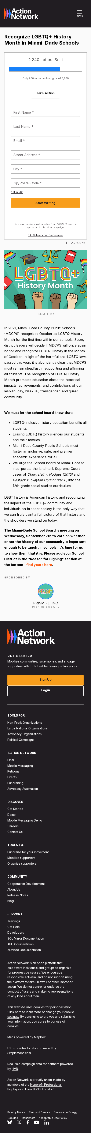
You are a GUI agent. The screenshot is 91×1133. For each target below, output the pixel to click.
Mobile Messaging (20, 765)
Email (10, 760)
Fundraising (15, 783)
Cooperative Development (26, 883)
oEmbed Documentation (24, 950)
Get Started (15, 809)
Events (12, 777)
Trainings (13, 921)
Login (45, 690)
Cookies (12, 1117)
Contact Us (15, 832)
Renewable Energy (65, 1112)
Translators (28, 1117)
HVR (15, 1068)
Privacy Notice (16, 1112)
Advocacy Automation (22, 788)
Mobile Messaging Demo (24, 820)
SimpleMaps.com (19, 1053)
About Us (13, 889)
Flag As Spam (77, 242)
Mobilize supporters (21, 858)
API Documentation (20, 944)
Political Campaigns (20, 739)
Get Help (13, 927)
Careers (13, 826)
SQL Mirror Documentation (25, 938)
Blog (10, 901)
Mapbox (40, 1037)
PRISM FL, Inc (45, 603)
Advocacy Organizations (24, 734)
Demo (11, 814)
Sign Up (46, 679)
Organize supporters (21, 863)
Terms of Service (39, 1112)
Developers (15, 932)
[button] (80, 16)
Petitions (13, 771)
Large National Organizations (27, 728)
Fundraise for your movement (28, 852)
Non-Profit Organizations (24, 722)
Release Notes (17, 895)
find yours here (39, 565)
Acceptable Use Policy (53, 1117)
